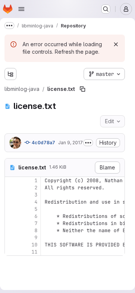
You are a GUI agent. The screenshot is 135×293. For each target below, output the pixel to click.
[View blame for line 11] (11, 251)
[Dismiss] (115, 44)
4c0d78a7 (42, 142)
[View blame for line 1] (11, 180)
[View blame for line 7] (11, 223)
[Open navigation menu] (21, 9)
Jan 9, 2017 (70, 142)
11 (35, 252)
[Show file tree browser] (10, 74)
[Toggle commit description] (88, 142)
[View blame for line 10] (11, 244)
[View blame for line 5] (11, 209)
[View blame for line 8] (11, 230)
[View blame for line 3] (11, 194)
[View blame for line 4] (11, 201)
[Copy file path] (82, 89)
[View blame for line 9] (11, 237)
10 (35, 245)
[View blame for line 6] (11, 216)
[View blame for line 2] (11, 187)
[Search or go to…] (105, 9)
